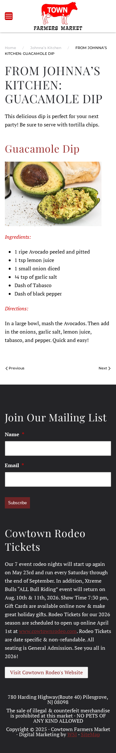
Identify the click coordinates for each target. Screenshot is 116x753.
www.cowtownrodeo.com (48, 631)
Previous (16, 368)
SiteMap (90, 734)
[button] (9, 16)
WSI (72, 734)
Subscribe (17, 502)
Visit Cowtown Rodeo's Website (46, 672)
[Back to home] (58, 16)
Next (103, 368)
